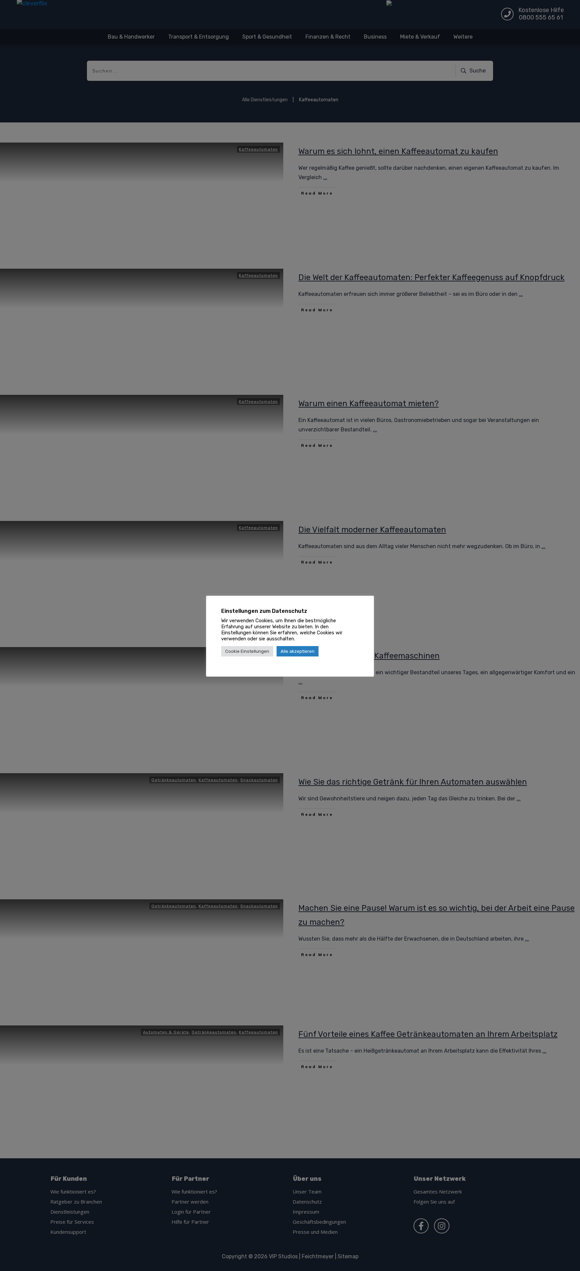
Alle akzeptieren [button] (298, 651)
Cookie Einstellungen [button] (247, 651)
